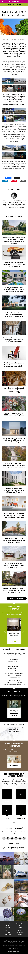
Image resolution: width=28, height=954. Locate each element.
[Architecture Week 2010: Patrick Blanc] (14, 27)
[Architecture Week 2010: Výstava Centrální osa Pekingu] (20, 111)
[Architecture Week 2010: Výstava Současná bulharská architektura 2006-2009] (8, 148)
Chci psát (7, 927)
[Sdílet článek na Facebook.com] (8, 178)
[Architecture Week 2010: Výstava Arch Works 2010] (8, 88)
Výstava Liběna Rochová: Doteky (14, 673)
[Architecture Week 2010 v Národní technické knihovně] (8, 155)
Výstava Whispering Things (14, 666)
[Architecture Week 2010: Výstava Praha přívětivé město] (20, 118)
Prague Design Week (14, 776)
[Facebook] (4, 838)
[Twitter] (12, 838)
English (20, 934)
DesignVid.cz (17, 691)
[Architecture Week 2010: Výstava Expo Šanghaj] (8, 118)
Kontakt (8, 924)
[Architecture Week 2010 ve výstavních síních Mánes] (20, 155)
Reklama (8, 925)
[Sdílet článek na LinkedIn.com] (5, 180)
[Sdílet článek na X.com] (17, 178)
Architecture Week (18, 174)
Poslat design (20, 932)
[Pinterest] (16, 838)
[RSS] (24, 838)
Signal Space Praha (14, 680)
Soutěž (20, 931)
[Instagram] (8, 838)
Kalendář (8, 932)
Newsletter (8, 934)
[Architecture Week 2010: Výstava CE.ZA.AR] (8, 111)
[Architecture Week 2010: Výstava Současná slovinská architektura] (20, 148)
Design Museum (17, 724)
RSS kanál (7, 931)
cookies (11, 947)
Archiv (20, 927)
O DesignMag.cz (20, 924)
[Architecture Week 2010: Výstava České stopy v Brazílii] (8, 81)
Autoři (20, 925)
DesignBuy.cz (14, 609)
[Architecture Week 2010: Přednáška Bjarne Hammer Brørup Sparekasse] (20, 81)
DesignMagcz (6, 849)
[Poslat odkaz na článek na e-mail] (23, 180)
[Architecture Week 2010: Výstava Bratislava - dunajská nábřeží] (20, 88)
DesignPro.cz (14, 746)
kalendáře (20, 649)
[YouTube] (20, 838)
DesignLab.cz (17, 951)
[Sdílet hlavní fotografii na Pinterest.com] (14, 180)
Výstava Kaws (14, 659)
